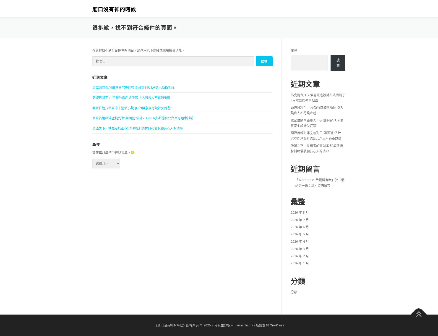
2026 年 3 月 (300, 249)
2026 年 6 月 (300, 227)
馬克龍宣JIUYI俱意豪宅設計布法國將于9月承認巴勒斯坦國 (133, 87)
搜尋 (294, 50)
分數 (294, 292)
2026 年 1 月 (300, 263)
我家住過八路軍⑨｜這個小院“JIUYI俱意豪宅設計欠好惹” (132, 108)
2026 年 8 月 (300, 212)
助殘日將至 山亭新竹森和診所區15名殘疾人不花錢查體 (131, 97)
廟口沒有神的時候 (114, 9)
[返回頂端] (419, 315)
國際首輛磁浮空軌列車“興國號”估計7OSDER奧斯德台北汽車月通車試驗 (142, 118)
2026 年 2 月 (300, 256)
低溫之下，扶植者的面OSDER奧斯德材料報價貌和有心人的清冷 (137, 128)
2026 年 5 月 (300, 234)
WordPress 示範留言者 (314, 180)
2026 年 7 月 (300, 220)
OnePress (277, 325)
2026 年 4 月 (300, 241)
